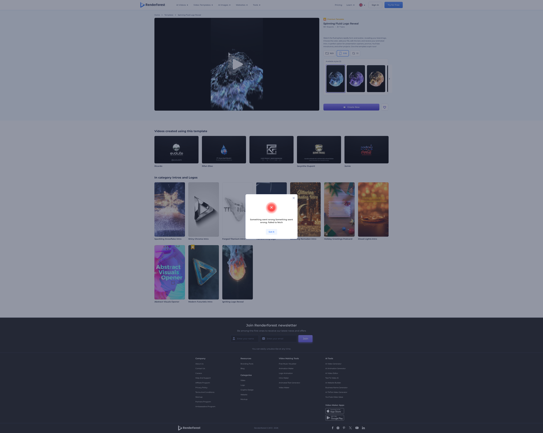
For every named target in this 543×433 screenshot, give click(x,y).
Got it (271, 232)
